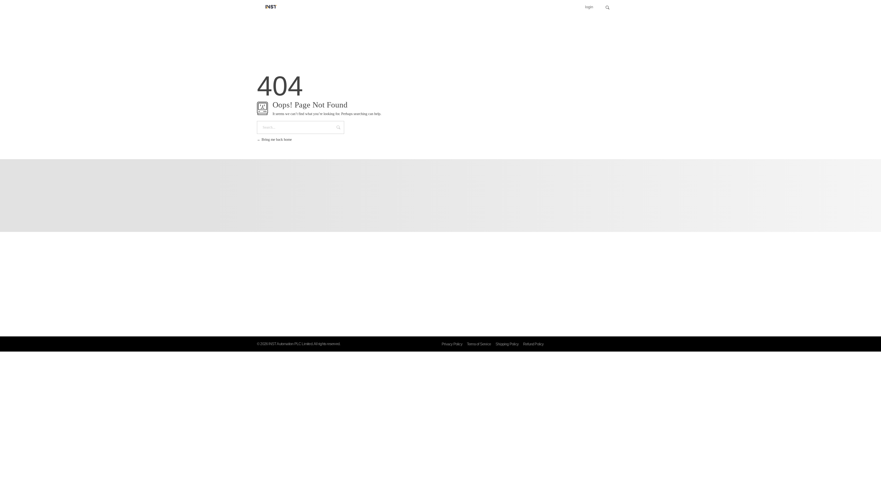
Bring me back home (276, 139)
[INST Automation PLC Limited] (271, 7)
